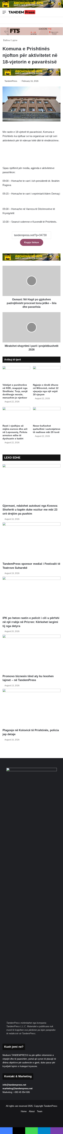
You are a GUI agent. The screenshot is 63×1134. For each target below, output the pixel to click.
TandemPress (11, 81)
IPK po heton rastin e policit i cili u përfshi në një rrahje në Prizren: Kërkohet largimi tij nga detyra (31, 622)
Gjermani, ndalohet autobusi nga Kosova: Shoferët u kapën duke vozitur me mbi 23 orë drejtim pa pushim (30, 509)
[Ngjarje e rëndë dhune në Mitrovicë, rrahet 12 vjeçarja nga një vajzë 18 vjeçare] (47, 374)
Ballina (6, 40)
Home (24, 1111)
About (32, 1111)
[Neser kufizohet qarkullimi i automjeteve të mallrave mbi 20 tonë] (47, 415)
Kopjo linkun (31, 242)
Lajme (14, 40)
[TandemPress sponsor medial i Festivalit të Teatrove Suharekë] (31, 542)
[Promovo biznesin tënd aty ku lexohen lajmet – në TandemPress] (31, 654)
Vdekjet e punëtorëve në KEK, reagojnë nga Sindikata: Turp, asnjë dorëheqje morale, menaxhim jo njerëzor (15, 391)
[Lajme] (21, 12)
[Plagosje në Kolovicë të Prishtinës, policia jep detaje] (31, 708)
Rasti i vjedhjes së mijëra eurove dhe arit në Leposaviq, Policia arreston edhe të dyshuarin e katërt (15, 432)
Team (39, 1111)
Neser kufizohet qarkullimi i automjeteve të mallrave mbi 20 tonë (46, 428)
